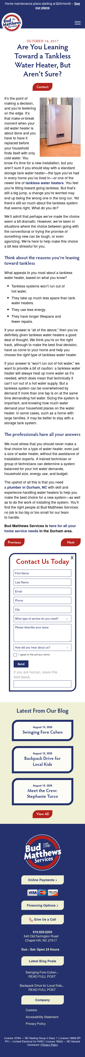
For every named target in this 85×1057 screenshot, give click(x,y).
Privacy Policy (36, 1024)
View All (42, 814)
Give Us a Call (45, 919)
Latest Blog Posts (42, 961)
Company (42, 1000)
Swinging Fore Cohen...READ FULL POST (42, 974)
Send (21, 664)
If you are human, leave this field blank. (35, 674)
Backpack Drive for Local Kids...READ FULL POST (42, 988)
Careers (31, 1010)
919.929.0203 (42, 932)
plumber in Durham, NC (27, 487)
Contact (42, 87)
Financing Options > (42, 905)
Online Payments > (42, 880)
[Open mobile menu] (78, 22)
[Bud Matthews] (42, 853)
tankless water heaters (45, 182)
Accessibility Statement (42, 1017)
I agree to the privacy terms (34, 654)
